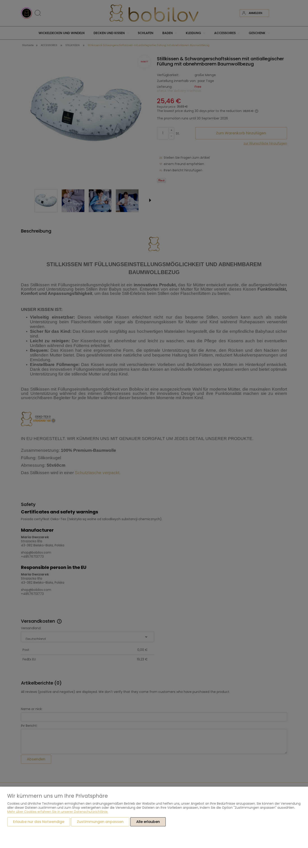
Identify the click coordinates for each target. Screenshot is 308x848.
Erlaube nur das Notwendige (38, 821)
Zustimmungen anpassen (100, 821)
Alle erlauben (148, 821)
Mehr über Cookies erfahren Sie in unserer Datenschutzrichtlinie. (57, 811)
